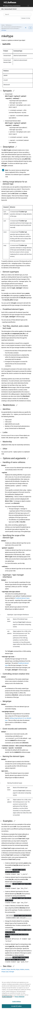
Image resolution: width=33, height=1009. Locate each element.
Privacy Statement (19, 996)
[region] (16, 993)
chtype (8, 969)
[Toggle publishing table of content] (30, 28)
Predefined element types (22, 598)
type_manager (10, 971)
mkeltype (3, 30)
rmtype (3, 971)
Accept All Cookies (16, 1006)
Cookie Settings (16, 1001)
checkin (3, 969)
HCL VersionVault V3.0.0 (8, 9)
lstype (17, 969)
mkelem (22, 969)
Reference (8, 25)
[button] (0, 44)
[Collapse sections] (26, 28)
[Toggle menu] (30, 9)
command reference (11, 27)
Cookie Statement (7, 996)
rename (27, 969)
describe (13, 969)
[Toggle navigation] (28, 6)
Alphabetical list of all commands (10, 28)
